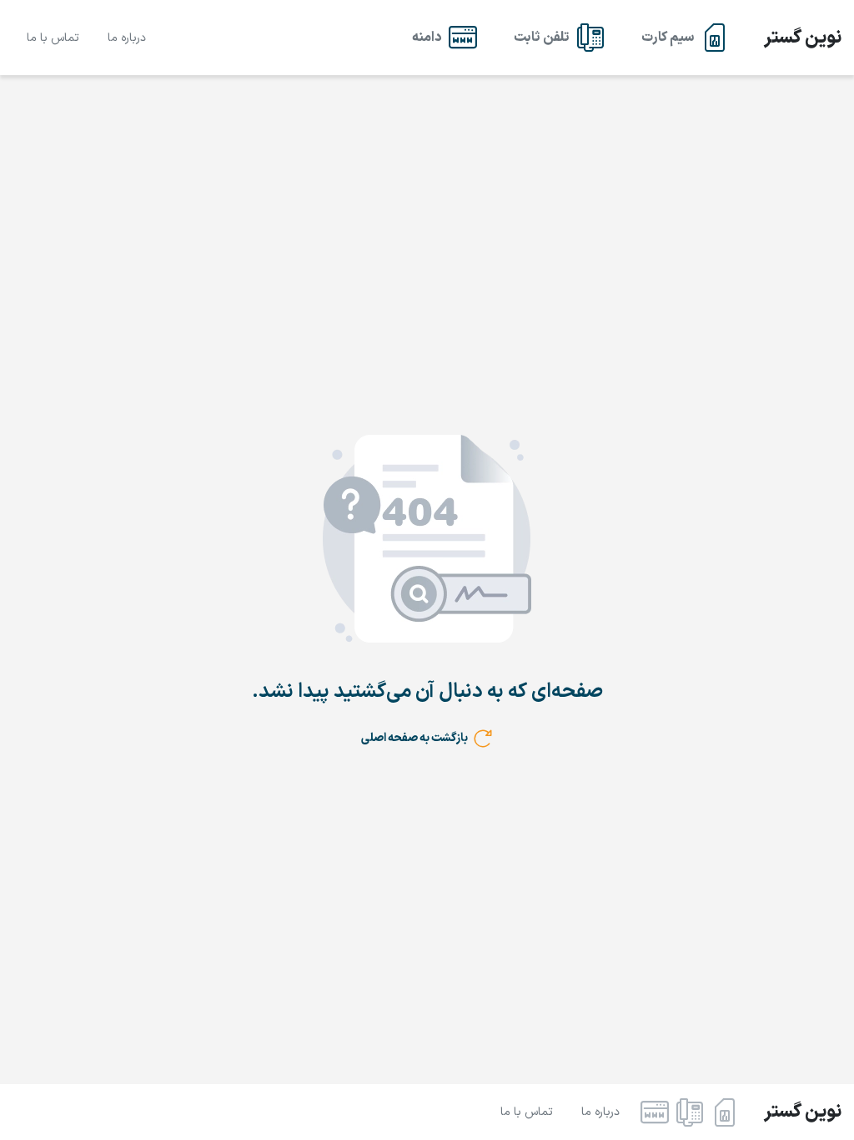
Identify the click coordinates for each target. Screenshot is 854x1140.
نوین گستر (802, 38)
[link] (685, 37)
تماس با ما (53, 38)
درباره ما (127, 38)
